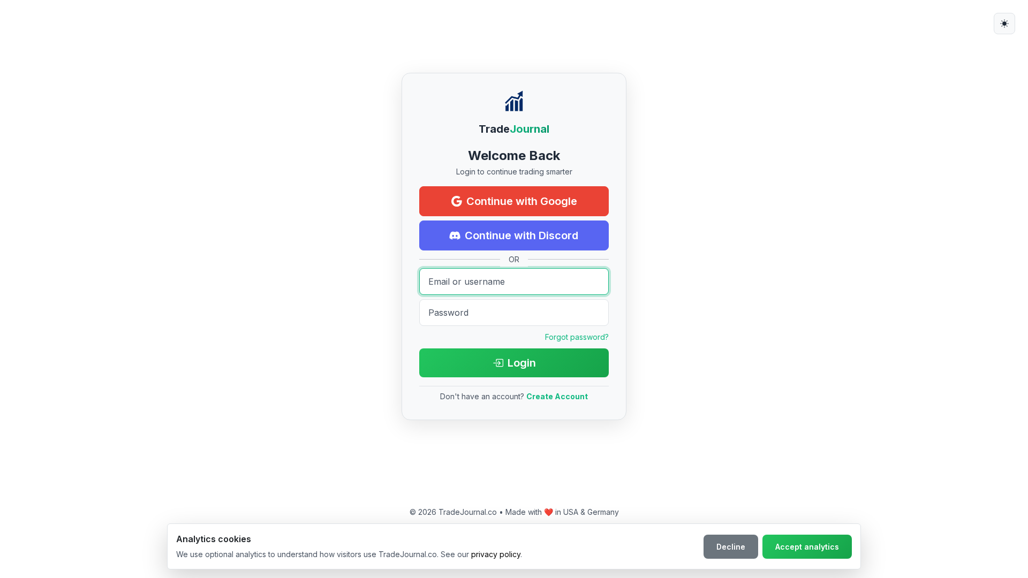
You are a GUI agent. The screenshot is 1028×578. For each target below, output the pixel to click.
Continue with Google (521, 201)
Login (522, 362)
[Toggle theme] (1004, 23)
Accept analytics (807, 546)
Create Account (557, 396)
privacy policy (495, 554)
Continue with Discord (521, 235)
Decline (730, 546)
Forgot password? (577, 336)
